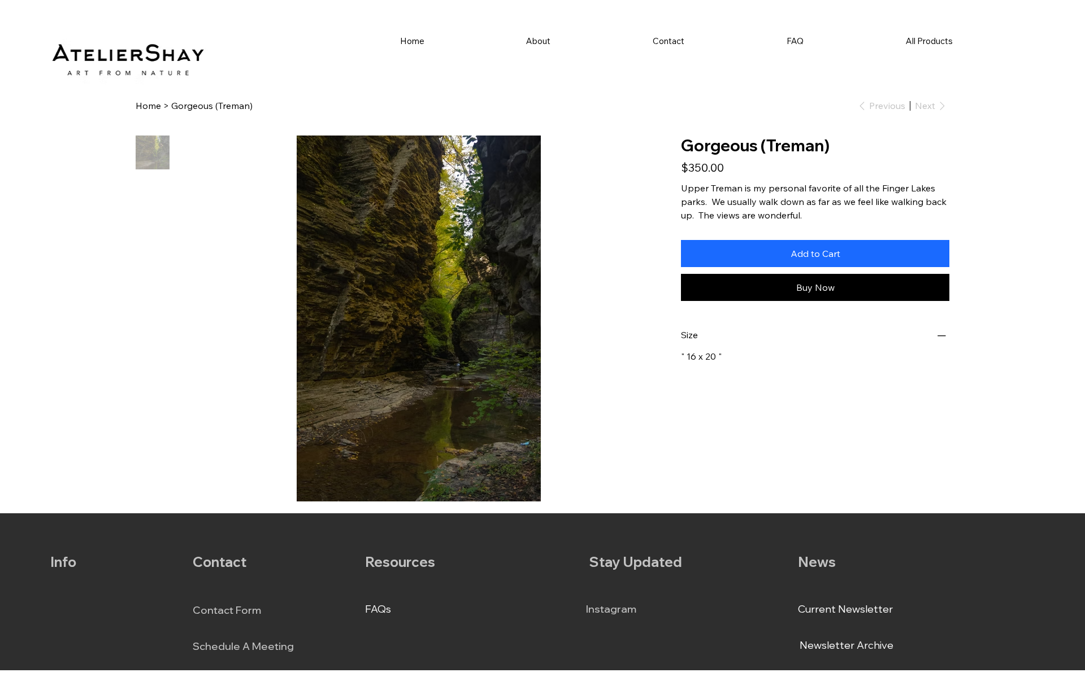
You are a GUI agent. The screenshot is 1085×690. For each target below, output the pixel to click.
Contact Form (227, 610)
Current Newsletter (845, 608)
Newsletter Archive (846, 645)
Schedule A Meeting (243, 646)
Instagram (611, 608)
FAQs (378, 608)
